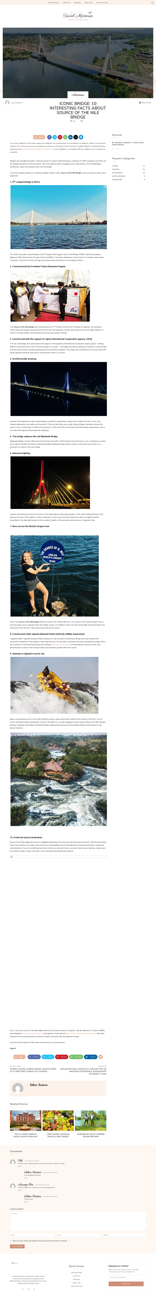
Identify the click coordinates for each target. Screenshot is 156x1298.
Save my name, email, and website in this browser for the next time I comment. (40, 1241)
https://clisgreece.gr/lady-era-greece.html (38, 149)
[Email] (75, 137)
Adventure (78, 95)
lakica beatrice (17, 103)
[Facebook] (49, 137)
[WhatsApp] (65, 137)
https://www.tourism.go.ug (32, 1033)
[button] (152, 3)
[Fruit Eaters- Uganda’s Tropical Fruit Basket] (58, 1120)
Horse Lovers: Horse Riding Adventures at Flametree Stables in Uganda (33, 1070)
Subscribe (126, 1284)
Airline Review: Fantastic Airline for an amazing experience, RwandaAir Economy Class (83, 1071)
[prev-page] (113, 149)
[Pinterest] (60, 137)
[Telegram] (81, 137)
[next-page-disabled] (117, 149)
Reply (20, 1166)
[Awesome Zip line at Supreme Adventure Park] (90, 1120)
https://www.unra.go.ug (61, 644)
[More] (100, 1057)
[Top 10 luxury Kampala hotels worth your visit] (25, 1120)
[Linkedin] (70, 137)
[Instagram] (28, 1289)
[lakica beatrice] (8, 102)
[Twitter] (54, 137)
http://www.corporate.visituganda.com (81, 1033)
